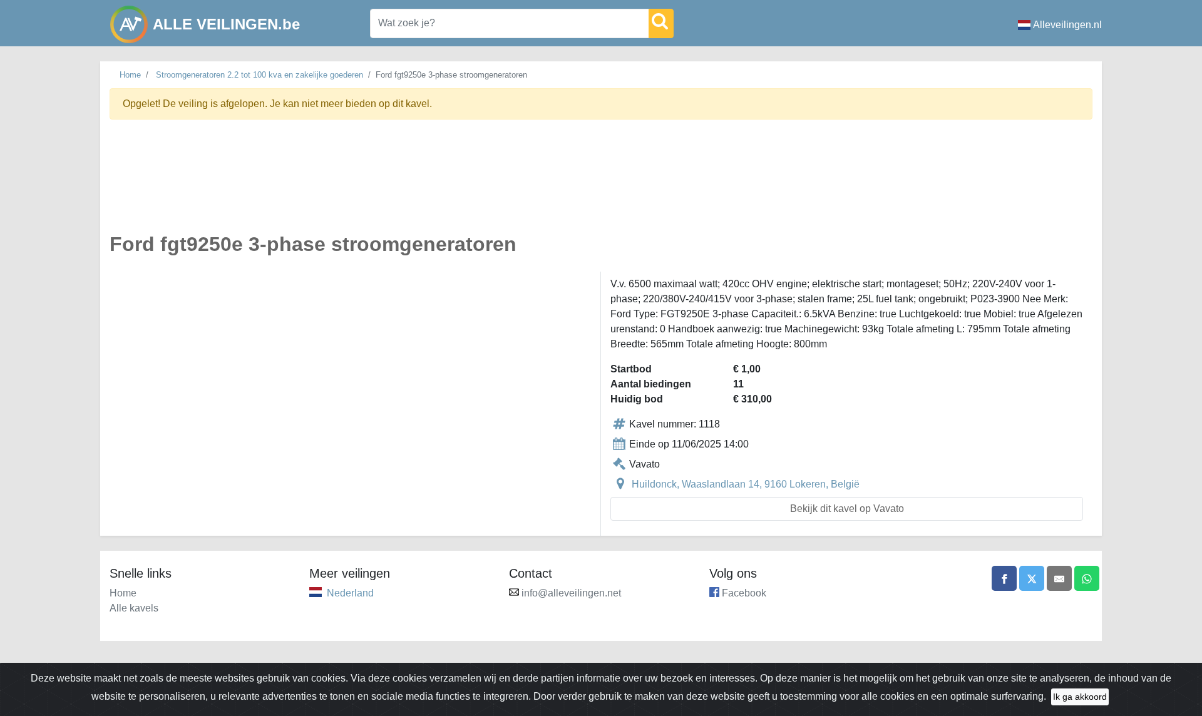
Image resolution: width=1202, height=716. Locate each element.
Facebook (744, 593)
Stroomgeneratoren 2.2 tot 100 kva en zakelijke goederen (259, 74)
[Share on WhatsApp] (1086, 578)
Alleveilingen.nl (1067, 24)
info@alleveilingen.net (571, 593)
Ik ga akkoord (1080, 697)
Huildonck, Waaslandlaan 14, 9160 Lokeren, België (746, 484)
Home (130, 74)
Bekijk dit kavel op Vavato (847, 508)
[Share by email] (1059, 578)
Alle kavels (134, 608)
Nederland (350, 593)
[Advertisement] (485, 183)
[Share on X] (1031, 578)
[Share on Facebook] (1004, 578)
